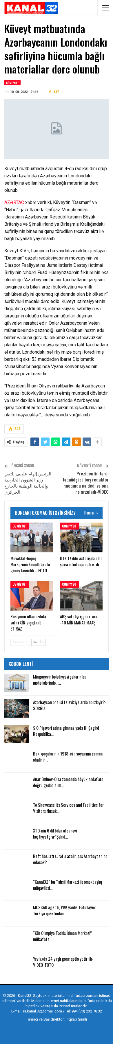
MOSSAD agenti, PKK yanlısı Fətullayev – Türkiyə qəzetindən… (66, 910)
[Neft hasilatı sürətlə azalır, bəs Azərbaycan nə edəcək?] (16, 862)
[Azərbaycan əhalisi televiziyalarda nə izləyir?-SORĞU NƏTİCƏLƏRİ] (16, 708)
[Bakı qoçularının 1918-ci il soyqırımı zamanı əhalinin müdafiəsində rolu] (16, 760)
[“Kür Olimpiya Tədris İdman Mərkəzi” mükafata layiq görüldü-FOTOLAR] (16, 939)
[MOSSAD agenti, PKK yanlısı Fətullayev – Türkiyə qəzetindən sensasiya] (16, 913)
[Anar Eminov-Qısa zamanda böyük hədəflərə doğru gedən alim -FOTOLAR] (16, 785)
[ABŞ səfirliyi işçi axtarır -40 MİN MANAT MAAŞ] (81, 596)
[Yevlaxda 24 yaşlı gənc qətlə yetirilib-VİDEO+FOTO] (16, 965)
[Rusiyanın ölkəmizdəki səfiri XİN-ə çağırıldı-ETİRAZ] (31, 596)
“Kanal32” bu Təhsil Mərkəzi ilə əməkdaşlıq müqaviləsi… (67, 884)
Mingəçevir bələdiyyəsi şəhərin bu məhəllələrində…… (59, 679)
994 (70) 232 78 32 (87, 1011)
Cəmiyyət (12, 82)
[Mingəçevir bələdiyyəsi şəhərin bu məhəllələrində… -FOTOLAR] (16, 683)
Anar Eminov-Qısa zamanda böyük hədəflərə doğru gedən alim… (68, 782)
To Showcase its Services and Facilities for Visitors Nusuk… (68, 808)
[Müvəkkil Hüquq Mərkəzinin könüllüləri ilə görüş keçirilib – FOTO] (31, 537)
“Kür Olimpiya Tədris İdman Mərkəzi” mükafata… (62, 936)
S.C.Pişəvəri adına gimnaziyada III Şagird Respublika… (66, 731)
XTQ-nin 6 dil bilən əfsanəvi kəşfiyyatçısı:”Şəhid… (55, 833)
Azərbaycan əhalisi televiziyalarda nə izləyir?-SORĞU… (69, 705)
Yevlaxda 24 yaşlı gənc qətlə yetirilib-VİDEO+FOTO (63, 961)
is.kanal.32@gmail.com (42, 1011)
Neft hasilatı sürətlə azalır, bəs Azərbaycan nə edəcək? (70, 859)
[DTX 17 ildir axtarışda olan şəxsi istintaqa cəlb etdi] (81, 537)
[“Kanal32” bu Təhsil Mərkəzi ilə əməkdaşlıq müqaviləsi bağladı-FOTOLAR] (16, 888)
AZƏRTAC (14, 202)
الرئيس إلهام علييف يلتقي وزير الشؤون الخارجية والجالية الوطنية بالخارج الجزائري (27, 482)
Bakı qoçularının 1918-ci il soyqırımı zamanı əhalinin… (68, 756)
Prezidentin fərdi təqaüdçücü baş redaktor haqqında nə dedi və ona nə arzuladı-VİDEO (86, 482)
